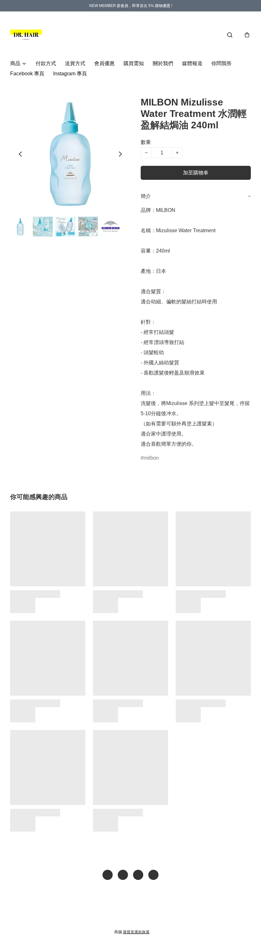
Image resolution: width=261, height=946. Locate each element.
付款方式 (46, 63)
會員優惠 (104, 63)
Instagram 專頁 (70, 73)
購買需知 (133, 63)
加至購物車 (195, 172)
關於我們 (163, 63)
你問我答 (221, 63)
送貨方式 (75, 63)
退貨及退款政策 (136, 932)
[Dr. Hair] (26, 35)
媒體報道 (192, 63)
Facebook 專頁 (27, 73)
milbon (151, 458)
